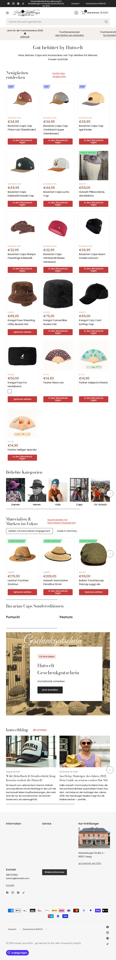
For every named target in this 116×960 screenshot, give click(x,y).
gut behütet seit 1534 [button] (89, 863)
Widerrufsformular (54, 872)
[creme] (14, 391)
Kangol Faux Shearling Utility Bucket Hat (21, 322)
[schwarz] (10, 391)
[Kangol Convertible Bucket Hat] (58, 294)
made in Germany (67, 530)
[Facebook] (8, 3)
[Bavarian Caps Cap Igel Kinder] (93, 99)
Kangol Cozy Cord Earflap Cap (90, 322)
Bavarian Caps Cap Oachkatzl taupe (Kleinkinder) (55, 129)
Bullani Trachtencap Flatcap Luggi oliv (91, 582)
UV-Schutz (100, 504)
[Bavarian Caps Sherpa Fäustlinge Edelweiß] (22, 227)
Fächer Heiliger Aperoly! (22, 449)
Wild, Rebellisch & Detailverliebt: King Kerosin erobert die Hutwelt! (31, 778)
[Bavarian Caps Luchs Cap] (58, 165)
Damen (15, 504)
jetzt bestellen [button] (50, 689)
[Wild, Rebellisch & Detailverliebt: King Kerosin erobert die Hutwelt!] (31, 751)
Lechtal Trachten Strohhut (18, 582)
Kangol (11, 312)
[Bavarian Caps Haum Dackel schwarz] (93, 227)
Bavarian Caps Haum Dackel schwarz (92, 256)
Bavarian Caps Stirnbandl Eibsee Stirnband (54, 258)
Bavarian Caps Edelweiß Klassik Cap (21, 193)
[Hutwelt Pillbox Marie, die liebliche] (93, 165)
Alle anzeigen (40, 729)
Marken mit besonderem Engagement (29, 530)
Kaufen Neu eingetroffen (59, 75)
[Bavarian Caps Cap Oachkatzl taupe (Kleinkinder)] (58, 99)
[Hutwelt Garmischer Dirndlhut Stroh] (58, 554)
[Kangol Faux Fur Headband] (22, 356)
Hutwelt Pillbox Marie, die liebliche (92, 193)
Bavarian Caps (14, 118)
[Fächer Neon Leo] (58, 356)
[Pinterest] (18, 3)
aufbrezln (25, 36)
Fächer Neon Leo (53, 382)
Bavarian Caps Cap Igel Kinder (91, 127)
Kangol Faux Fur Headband (17, 384)
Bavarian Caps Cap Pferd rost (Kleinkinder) (22, 127)
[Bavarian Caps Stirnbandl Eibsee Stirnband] (58, 227)
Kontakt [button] (10, 885)
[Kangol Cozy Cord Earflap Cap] (93, 294)
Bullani (82, 572)
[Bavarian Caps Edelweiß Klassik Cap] (22, 165)
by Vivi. (46, 374)
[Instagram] (13, 3)
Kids (57, 504)
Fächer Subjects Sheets (93, 382)
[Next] (109, 493)
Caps (79, 504)
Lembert (11, 572)
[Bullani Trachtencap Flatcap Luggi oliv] (93, 554)
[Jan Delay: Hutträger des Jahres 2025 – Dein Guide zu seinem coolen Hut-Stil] (85, 751)
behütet (82, 184)
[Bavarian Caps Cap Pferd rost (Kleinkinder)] (22, 99)
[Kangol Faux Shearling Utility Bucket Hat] (22, 294)
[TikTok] (23, 3)
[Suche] (106, 21)
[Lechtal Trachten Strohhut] (22, 554)
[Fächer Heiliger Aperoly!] (22, 423)
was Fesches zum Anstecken (69, 35)
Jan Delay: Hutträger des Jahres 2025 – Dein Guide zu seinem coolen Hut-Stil (84, 778)
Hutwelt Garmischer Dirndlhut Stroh (55, 582)
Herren (36, 504)
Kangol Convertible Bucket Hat (55, 322)
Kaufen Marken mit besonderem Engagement (62, 521)
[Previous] (6, 493)
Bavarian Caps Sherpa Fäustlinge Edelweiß (22, 256)
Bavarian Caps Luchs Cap (56, 193)
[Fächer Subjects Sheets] (93, 356)
